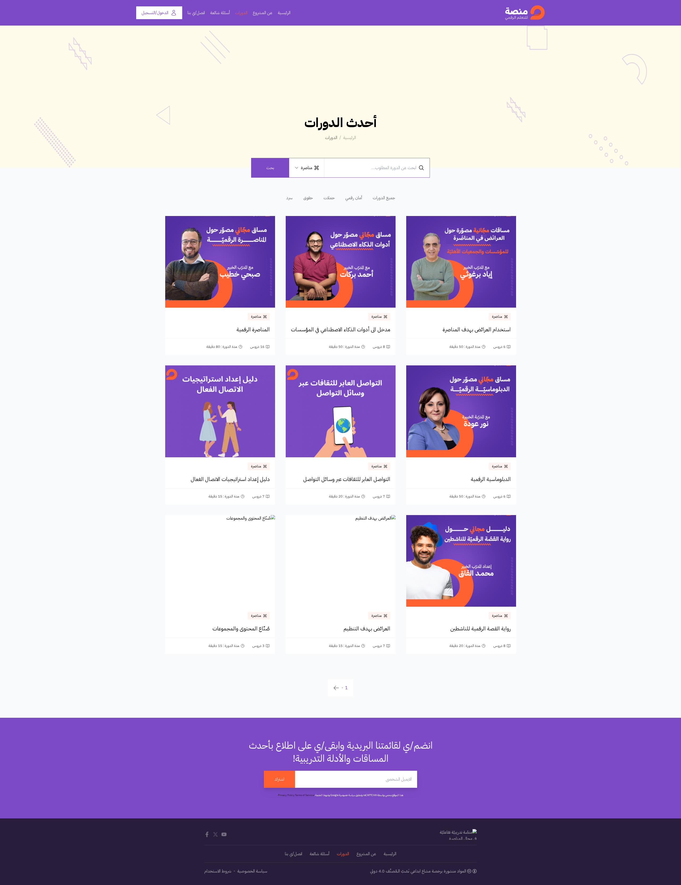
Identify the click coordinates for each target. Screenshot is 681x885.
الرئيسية (284, 13)
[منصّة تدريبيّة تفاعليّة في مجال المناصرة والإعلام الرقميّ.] (525, 12)
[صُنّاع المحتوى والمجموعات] (220, 561)
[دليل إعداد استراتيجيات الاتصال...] (220, 411)
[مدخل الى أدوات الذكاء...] (341, 262)
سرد (289, 198)
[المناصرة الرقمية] (220, 262)
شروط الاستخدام (217, 871)
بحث (270, 168)
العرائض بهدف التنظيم (367, 629)
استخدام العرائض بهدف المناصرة (477, 329)
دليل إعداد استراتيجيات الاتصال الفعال (230, 479)
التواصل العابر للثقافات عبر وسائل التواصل (346, 479)
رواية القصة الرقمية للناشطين (480, 629)
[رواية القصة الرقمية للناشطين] (461, 561)
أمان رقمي (353, 198)
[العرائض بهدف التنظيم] (341, 561)
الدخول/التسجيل (155, 13)
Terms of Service (304, 795)
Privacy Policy (286, 795)
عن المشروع (262, 13)
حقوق (308, 198)
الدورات (241, 13)
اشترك (279, 779)
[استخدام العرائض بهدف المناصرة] (461, 262)
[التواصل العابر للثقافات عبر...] (341, 411)
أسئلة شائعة (220, 13)
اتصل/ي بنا (196, 13)
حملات (329, 198)
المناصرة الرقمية (253, 329)
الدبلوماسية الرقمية (491, 479)
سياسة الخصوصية (252, 871)
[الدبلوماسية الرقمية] (461, 411)
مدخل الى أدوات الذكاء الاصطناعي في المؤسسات (340, 329)
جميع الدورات (384, 198)
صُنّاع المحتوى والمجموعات (241, 629)
